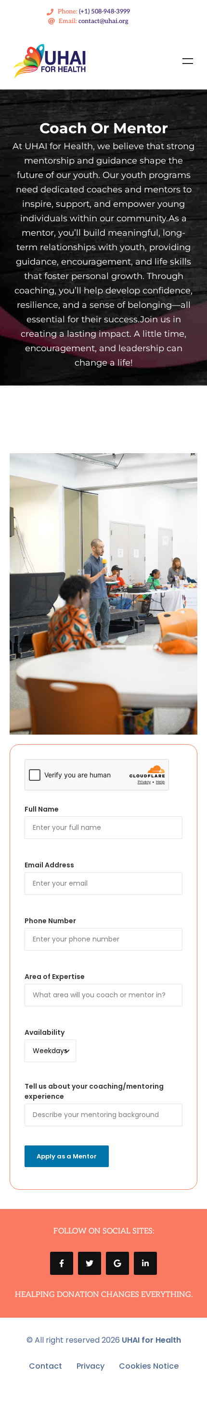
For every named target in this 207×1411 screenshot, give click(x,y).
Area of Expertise (55, 976)
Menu (188, 61)
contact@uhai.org (103, 21)
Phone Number (50, 921)
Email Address (49, 865)
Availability (45, 1032)
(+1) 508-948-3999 (104, 11)
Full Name (42, 809)
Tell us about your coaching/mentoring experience (94, 1091)
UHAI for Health (151, 1340)
